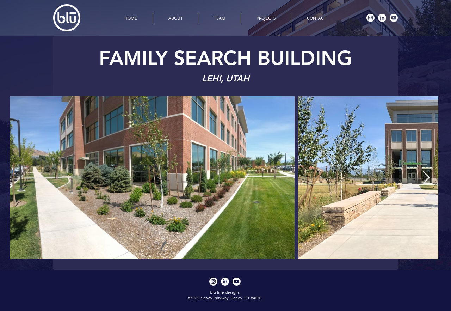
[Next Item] (426, 178)
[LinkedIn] (382, 18)
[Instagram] (370, 18)
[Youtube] (394, 18)
